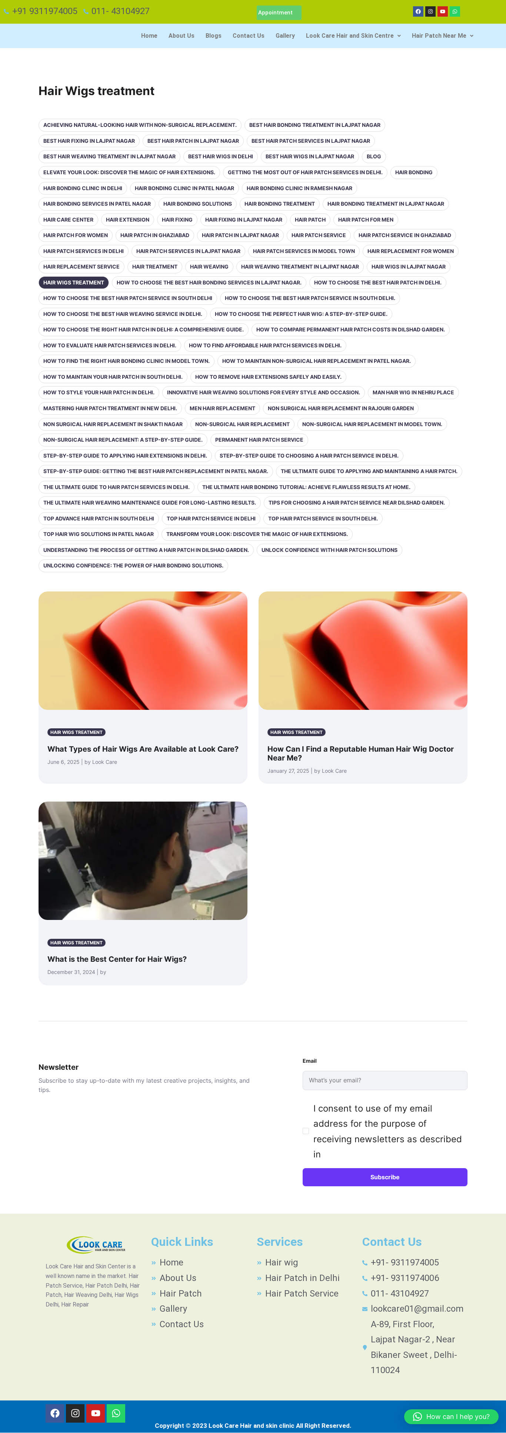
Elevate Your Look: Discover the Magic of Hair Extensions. (129, 172)
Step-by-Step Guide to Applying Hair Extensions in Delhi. (125, 455)
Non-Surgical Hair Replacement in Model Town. (372, 424)
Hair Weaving (209, 266)
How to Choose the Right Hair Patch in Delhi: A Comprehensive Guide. (143, 329)
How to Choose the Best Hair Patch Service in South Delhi (127, 298)
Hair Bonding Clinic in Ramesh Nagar (299, 188)
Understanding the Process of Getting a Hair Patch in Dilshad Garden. (146, 550)
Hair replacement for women (410, 251)
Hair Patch (310, 219)
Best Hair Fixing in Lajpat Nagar (89, 141)
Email (310, 1061)
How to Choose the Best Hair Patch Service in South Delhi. (310, 298)
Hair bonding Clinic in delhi (82, 188)
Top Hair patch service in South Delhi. (323, 518)
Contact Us (248, 35)
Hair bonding (414, 172)
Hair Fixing (177, 219)
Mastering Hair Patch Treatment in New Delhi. (110, 408)
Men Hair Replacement (222, 408)
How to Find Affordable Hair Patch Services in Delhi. (265, 345)
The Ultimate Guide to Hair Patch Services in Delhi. (116, 487)
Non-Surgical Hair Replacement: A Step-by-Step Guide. (123, 439)
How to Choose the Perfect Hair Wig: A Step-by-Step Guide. (301, 314)
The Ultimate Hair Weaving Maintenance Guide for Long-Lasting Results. (149, 502)
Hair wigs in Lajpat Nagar (409, 266)
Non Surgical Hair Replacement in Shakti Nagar (113, 424)
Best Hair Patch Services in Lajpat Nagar (311, 141)
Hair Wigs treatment (73, 282)
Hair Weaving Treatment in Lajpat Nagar (300, 266)
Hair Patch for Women (75, 235)
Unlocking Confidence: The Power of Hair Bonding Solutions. (133, 565)
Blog (374, 156)
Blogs (214, 35)
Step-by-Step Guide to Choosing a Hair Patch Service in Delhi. (309, 455)
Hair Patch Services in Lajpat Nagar (188, 251)
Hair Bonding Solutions (197, 203)
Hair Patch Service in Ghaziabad (405, 235)
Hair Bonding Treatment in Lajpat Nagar (385, 203)
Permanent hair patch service (259, 439)
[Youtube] (442, 11)
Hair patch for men (365, 219)
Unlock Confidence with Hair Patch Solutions (329, 550)
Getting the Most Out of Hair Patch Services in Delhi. (305, 172)
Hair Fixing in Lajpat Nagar (243, 219)
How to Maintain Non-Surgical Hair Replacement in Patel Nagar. (316, 361)
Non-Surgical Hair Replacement (242, 424)
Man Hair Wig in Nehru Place (413, 392)
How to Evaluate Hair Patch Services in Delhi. (109, 345)
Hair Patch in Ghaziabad (154, 235)
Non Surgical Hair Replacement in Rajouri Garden (341, 408)
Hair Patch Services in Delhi (83, 251)
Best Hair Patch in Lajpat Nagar (193, 141)
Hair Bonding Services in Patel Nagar (97, 203)
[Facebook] (418, 11)
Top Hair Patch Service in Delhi (211, 518)
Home (149, 35)
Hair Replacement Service (81, 266)
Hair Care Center (68, 219)
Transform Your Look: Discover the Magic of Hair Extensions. (257, 534)
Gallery (285, 35)
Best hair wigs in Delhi (220, 156)
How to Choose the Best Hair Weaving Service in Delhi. (122, 314)
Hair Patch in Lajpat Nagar (240, 235)
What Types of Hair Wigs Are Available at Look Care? (143, 749)
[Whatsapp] (455, 11)
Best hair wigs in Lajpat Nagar (310, 156)
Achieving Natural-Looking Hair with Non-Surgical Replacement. (140, 125)
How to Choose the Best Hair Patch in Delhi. (378, 282)
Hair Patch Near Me (439, 35)
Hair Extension (127, 219)
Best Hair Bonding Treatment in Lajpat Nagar (314, 125)
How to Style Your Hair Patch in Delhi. (98, 392)
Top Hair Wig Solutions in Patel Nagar (98, 534)
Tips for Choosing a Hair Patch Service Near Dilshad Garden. (357, 502)
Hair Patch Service (319, 235)
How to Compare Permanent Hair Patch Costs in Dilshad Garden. (350, 329)
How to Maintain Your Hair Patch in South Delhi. (113, 377)
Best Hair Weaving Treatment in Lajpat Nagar (109, 156)
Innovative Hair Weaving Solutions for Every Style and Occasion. (263, 392)
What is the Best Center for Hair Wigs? (117, 959)
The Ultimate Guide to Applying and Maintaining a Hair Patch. (369, 471)
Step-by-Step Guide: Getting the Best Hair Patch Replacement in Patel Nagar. (155, 471)
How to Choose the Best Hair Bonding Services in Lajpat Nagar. (209, 282)
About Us (181, 35)
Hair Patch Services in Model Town (304, 251)
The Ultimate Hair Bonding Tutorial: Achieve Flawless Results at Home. (306, 487)
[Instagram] (430, 11)
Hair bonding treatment (279, 203)
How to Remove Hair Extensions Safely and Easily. (268, 377)
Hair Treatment (154, 266)
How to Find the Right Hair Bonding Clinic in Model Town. (126, 361)
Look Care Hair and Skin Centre (350, 35)
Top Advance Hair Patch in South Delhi (98, 518)
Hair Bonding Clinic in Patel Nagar (184, 188)
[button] (353, 35)
